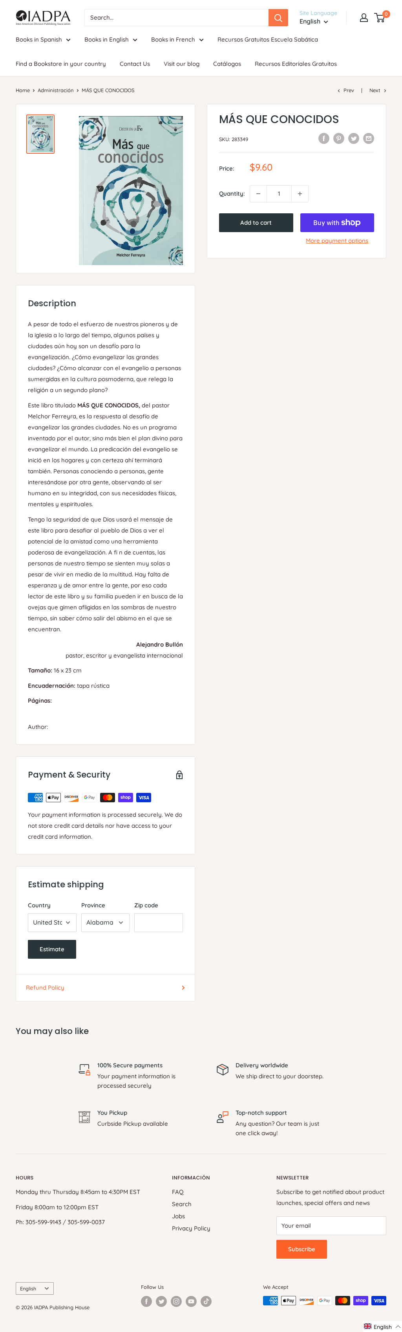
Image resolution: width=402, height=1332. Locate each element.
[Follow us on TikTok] (206, 1301)
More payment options (337, 240)
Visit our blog (181, 63)
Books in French (173, 39)
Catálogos (227, 63)
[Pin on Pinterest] (338, 138)
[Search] (278, 17)
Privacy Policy (191, 1228)
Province (93, 905)
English (28, 1288)
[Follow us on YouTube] (191, 1301)
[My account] (364, 17)
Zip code (146, 905)
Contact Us (135, 63)
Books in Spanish (39, 39)
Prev (349, 90)
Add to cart (256, 222)
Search (182, 1204)
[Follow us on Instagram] (176, 1301)
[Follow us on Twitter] (161, 1301)
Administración (56, 90)
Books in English (106, 39)
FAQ (178, 1192)
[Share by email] (368, 138)
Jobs (178, 1216)
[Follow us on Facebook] (146, 1301)
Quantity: (232, 193)
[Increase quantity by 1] (300, 193)
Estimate (52, 949)
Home (23, 90)
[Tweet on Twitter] (353, 138)
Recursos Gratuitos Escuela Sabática (267, 39)
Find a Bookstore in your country (61, 63)
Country (39, 905)
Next (374, 90)
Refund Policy (45, 987)
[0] (380, 17)
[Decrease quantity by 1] (258, 193)
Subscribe (301, 1249)
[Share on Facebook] (323, 138)
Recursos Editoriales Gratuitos (296, 63)
